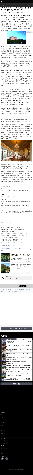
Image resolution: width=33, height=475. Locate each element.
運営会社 (3, 453)
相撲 (28, 5)
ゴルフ (22, 5)
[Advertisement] (16, 309)
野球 (9, 5)
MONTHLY (24, 339)
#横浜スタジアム (4, 291)
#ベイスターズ (4, 289)
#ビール (11, 291)
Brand (2, 436)
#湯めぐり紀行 (17, 291)
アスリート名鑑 (4, 443)
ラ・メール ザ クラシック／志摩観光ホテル (24, 161)
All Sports (3, 430)
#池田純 (10, 289)
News (2, 433)
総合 (3, 5)
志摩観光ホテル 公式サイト (9, 246)
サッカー (16, 5)
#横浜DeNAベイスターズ (24, 289)
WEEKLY (8, 339)
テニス (2, 428)
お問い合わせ (4, 448)
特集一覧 (3, 440)
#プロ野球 (15, 289)
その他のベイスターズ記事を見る (16, 328)
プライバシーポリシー (6, 451)
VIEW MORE (16, 384)
